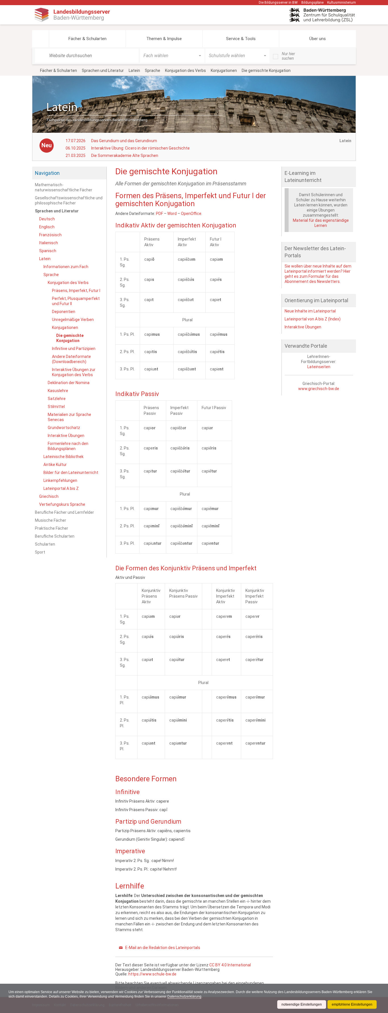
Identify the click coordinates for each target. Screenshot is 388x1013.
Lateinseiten (318, 366)
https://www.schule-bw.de (152, 974)
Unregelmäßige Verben (73, 319)
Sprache (152, 70)
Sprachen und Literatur (103, 70)
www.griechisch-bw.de (318, 388)
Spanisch (47, 250)
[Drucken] (265, 171)
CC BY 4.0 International (230, 965)
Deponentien (63, 311)
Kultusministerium (341, 3)
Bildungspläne (312, 3)
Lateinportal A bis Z (61, 488)
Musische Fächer (50, 520)
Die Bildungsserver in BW (278, 3)
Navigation (47, 173)
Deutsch (47, 219)
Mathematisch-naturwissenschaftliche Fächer (63, 187)
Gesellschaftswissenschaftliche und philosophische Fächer (69, 200)
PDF (159, 213)
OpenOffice (191, 213)
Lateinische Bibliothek (63, 456)
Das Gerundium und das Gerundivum (124, 140)
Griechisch (49, 496)
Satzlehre (57, 398)
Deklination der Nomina (68, 382)
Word (172, 213)
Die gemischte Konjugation (70, 338)
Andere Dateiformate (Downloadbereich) (71, 359)
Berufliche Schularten (54, 536)
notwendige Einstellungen (301, 1004)
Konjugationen (224, 70)
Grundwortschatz (64, 427)
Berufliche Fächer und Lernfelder (64, 512)
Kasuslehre (58, 390)
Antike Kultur (55, 464)
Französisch (50, 235)
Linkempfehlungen (60, 480)
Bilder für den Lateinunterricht (70, 472)
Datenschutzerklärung (184, 997)
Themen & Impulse (164, 38)
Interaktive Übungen (66, 435)
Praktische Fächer (51, 528)
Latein (134, 70)
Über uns (317, 38)
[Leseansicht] (270, 171)
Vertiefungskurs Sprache (62, 504)
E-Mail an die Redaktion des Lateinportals (162, 947)
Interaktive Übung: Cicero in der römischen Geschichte (140, 148)
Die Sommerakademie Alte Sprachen (124, 155)
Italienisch (48, 243)
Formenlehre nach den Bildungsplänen (68, 446)
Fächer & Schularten (87, 38)
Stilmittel (56, 406)
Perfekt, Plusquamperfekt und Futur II (76, 301)
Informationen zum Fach (65, 266)
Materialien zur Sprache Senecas (69, 417)
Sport (40, 552)
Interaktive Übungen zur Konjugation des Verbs (73, 372)
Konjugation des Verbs (185, 70)
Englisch (47, 227)
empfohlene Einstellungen (352, 1004)
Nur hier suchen (288, 56)
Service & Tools (241, 38)
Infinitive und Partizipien (73, 348)
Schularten (45, 544)
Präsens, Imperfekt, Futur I (76, 290)
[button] (40, 38)
